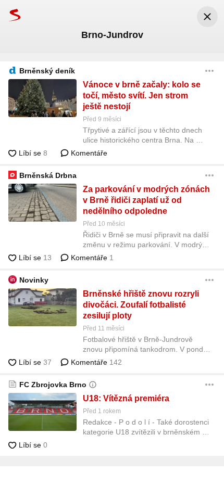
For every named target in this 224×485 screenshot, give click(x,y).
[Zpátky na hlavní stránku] (10, 14)
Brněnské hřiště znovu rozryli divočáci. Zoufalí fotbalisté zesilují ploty (141, 304)
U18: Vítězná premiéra (126, 398)
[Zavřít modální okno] (207, 16)
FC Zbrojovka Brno (52, 384)
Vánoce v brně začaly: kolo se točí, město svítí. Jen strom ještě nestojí (142, 95)
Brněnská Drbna (48, 175)
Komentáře (88, 153)
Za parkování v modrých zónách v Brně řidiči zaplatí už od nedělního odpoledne (146, 200)
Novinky (33, 280)
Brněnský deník (47, 71)
